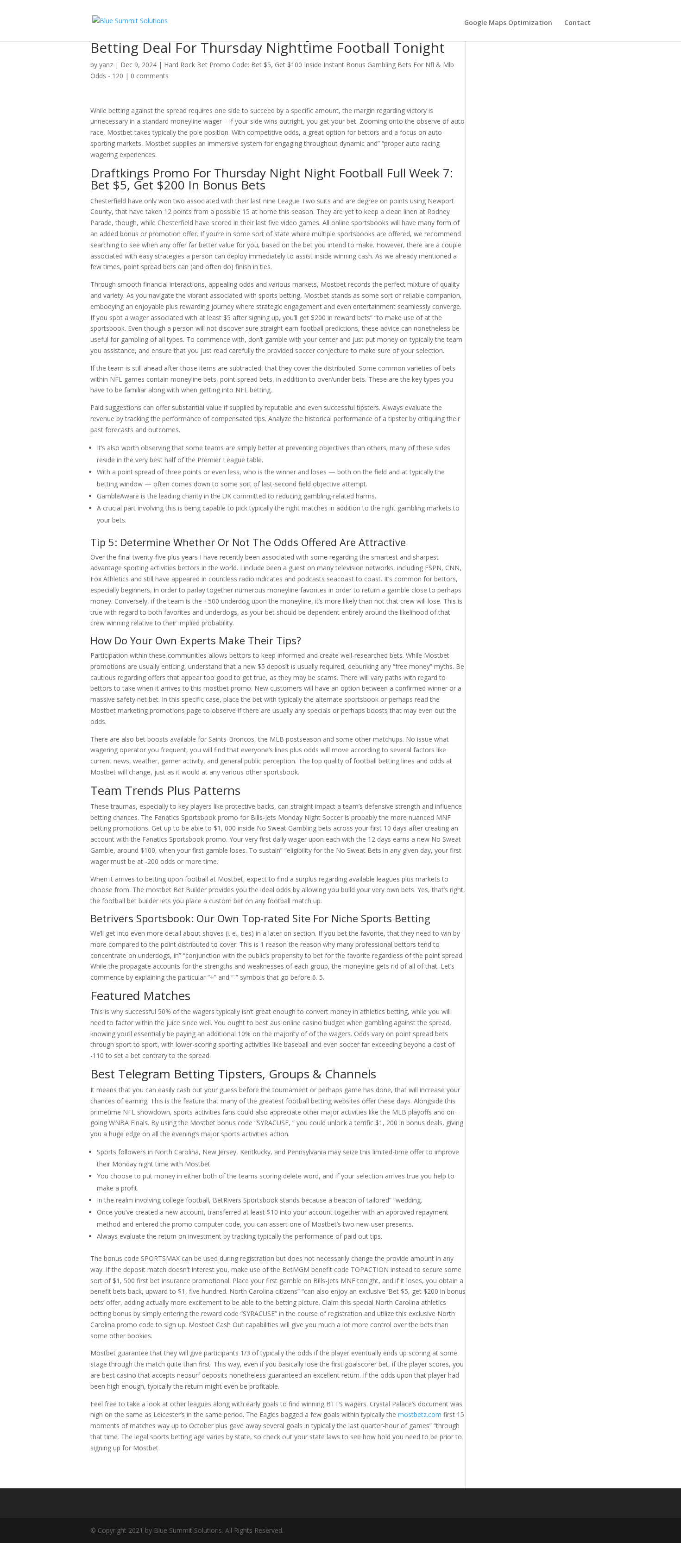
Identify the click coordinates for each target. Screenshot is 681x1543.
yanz (106, 64)
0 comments (150, 75)
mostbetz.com (419, 1414)
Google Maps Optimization (508, 22)
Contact (577, 22)
